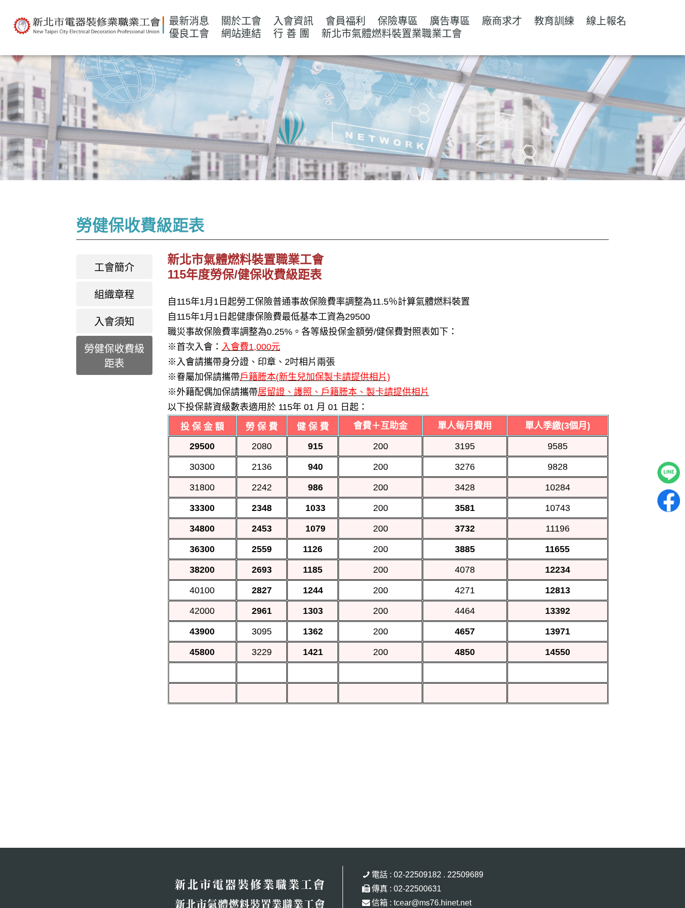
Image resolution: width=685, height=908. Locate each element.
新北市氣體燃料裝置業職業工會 (391, 33)
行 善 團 (291, 33)
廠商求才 (502, 21)
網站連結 (241, 33)
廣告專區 (450, 21)
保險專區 (398, 21)
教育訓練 (554, 21)
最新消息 (189, 21)
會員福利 (345, 21)
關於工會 (241, 21)
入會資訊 (293, 21)
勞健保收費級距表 (114, 356)
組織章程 (114, 294)
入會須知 (114, 321)
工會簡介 (114, 267)
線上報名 (606, 21)
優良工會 (189, 33)
